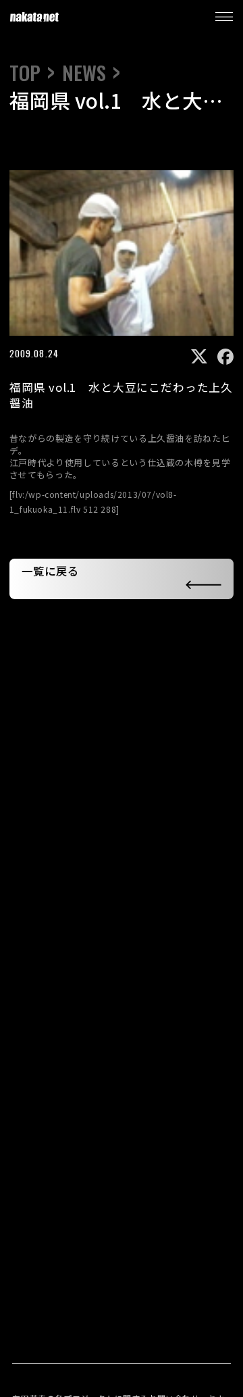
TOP (24, 73)
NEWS (84, 73)
